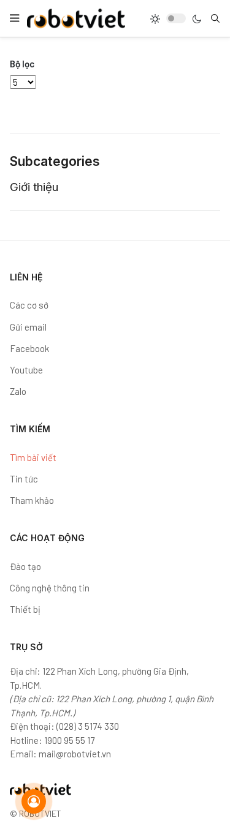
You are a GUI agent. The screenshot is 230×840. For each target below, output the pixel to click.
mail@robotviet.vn (75, 753)
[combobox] (215, 18)
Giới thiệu (34, 187)
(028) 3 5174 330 (87, 726)
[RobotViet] (76, 18)
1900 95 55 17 (69, 740)
